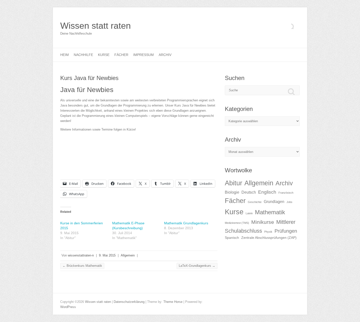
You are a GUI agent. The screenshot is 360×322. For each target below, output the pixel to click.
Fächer (121, 55)
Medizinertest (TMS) (237, 222)
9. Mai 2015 (107, 255)
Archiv (165, 55)
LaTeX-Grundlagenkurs (197, 266)
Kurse (103, 55)
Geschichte (255, 202)
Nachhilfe (83, 55)
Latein (249, 213)
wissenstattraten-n (81, 255)
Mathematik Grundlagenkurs (186, 223)
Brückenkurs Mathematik (82, 266)
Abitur (233, 183)
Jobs (289, 202)
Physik (268, 231)
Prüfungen (286, 231)
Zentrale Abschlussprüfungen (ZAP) (269, 238)
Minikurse (262, 222)
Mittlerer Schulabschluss (260, 226)
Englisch (267, 192)
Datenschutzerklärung (129, 302)
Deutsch (248, 192)
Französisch (285, 192)
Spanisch (232, 238)
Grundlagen (274, 202)
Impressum (143, 55)
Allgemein (128, 255)
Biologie (232, 192)
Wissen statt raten (95, 26)
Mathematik (270, 212)
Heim (64, 55)
